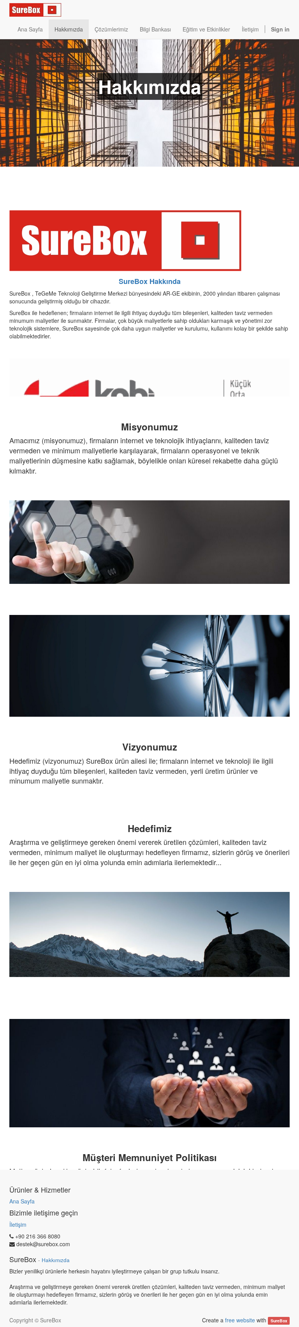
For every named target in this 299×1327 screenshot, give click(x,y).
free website (240, 1320)
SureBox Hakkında (150, 281)
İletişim (17, 1224)
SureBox (279, 1321)
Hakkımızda (56, 1260)
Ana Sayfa (22, 1201)
